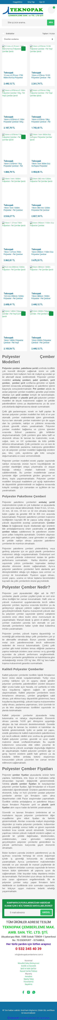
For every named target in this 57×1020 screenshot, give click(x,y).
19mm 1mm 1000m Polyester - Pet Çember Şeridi (13, 210)
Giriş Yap (30, 2)
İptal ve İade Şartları (28, 969)
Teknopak (8, 73)
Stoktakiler (10, 34)
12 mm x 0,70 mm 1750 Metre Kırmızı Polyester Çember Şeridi (13, 77)
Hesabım (28, 976)
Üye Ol (42, 2)
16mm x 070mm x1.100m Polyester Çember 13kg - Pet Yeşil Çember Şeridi (14, 121)
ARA (51, 22)
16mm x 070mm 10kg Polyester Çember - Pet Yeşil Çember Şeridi (40, 121)
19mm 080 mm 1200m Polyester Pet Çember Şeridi (40, 210)
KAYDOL (46, 912)
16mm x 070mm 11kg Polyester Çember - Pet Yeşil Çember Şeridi (13, 165)
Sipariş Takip (28, 979)
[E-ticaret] (28, 1017)
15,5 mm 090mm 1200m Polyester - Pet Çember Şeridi (14, 298)
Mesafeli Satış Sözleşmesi (28, 963)
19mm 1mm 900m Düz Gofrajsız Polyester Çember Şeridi (40, 165)
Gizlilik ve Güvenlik (28, 966)
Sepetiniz (28, 984)
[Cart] (51, 10)
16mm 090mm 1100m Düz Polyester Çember (42, 253)
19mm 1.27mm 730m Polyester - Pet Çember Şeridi (13, 254)
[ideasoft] (13, 1017)
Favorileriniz (28, 982)
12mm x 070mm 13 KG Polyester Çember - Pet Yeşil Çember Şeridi (40, 77)
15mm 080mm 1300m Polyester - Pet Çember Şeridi (40, 298)
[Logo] (23, 11)
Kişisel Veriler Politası (28, 971)
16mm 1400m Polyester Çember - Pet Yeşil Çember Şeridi (13, 342)
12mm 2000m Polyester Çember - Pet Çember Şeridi (41, 342)
